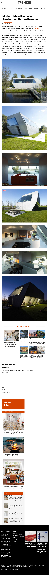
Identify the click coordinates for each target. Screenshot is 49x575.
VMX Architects (18, 57)
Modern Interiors (28, 8)
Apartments (10, 8)
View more (43, 8)
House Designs (18, 8)
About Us (15, 531)
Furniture (36, 8)
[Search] (1, 3)
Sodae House (36, 28)
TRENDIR (24, 2)
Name (4, 387)
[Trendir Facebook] (5, 405)
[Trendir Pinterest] (7, 405)
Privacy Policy (14, 542)
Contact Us (15, 545)
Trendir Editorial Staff (8, 22)
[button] (24, 81)
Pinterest (22, 536)
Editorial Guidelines (15, 534)
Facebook (21, 534)
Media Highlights (15, 538)
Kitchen (4, 8)
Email (4, 389)
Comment (5, 372)
